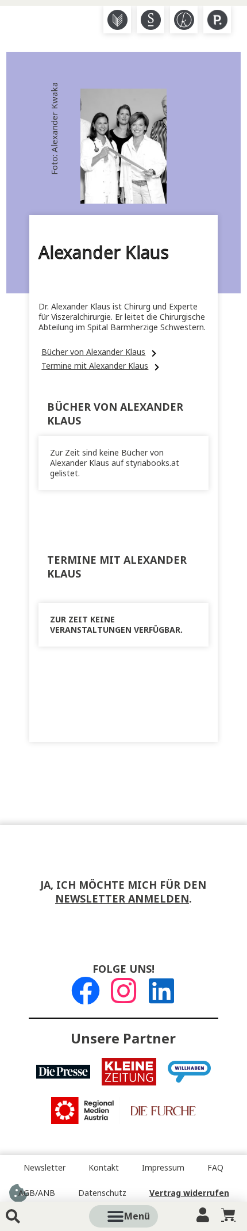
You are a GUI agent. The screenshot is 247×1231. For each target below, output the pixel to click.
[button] (136, 1216)
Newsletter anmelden (122, 899)
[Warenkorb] (228, 1215)
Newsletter (44, 1167)
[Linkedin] (161, 990)
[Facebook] (85, 990)
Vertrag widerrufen (189, 1193)
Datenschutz (102, 1193)
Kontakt (103, 1167)
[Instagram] (123, 990)
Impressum (163, 1167)
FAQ (215, 1167)
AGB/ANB (36, 1193)
